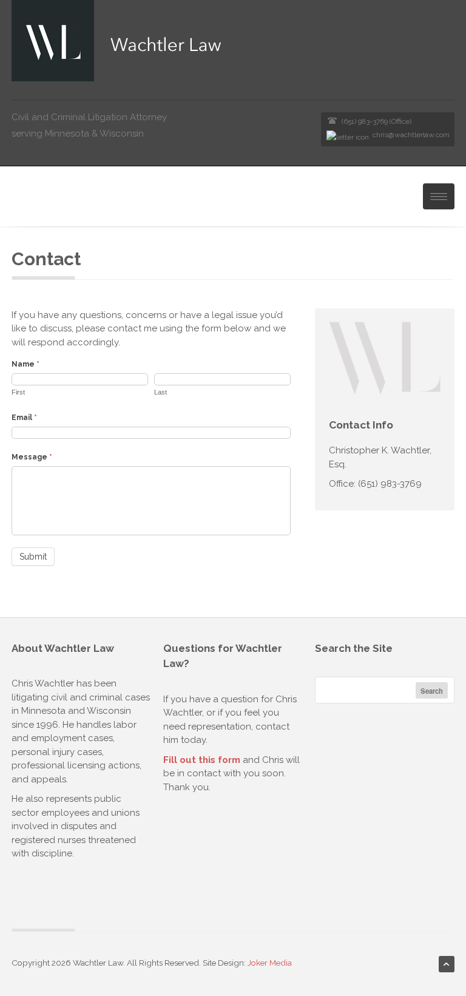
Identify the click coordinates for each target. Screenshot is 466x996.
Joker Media (270, 962)
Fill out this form (201, 759)
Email (24, 417)
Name (25, 364)
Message (32, 457)
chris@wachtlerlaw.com (411, 134)
